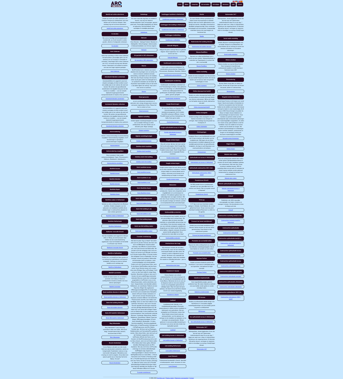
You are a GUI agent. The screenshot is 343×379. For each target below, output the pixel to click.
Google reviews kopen (172, 157)
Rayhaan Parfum (202, 272)
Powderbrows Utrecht (202, 194)
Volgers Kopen (231, 148)
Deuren (144, 91)
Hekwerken (173, 206)
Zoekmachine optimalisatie (230, 232)
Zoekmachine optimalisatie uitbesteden (231, 286)
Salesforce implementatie (202, 292)
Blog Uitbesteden (115, 337)
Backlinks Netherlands (115, 226)
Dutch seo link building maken (143, 231)
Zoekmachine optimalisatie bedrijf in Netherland (231, 244)
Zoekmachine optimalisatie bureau (230, 255)
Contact (240, 4)
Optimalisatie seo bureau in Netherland (202, 162)
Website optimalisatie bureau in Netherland (231, 189)
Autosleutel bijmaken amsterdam (115, 98)
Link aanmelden (205, 4)
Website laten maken (231, 178)
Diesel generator (144, 111)
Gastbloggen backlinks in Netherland (172, 19)
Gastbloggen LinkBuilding (173, 40)
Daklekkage (144, 32)
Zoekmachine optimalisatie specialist (230, 276)
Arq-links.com (161, 378)
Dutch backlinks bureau (144, 172)
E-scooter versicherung (143, 372)
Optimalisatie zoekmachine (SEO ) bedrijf (201, 173)
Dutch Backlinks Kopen (143, 193)
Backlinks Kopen (115, 194)
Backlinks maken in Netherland (115, 215)
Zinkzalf (230, 210)
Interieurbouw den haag (173, 265)
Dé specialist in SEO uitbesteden (144, 60)
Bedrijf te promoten (115, 286)
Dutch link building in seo (144, 213)
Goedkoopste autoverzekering (172, 75)
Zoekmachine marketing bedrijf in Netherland (230, 221)
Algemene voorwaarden (181, 378)
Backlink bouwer (115, 173)
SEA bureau (201, 311)
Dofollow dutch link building (143, 161)
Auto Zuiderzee (115, 71)
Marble (202, 36)
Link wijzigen (216, 4)
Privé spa (201, 215)
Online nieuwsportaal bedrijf (202, 107)
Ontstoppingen (202, 152)
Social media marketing (230, 54)
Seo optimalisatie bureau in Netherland (202, 321)
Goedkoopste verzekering (173, 98)
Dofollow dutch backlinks (144, 151)
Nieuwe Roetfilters (202, 66)
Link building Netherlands (173, 350)
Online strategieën (202, 126)
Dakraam (143, 49)
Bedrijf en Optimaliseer (115, 267)
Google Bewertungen (173, 122)
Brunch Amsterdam (115, 362)
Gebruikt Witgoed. (173, 57)
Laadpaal (172, 330)
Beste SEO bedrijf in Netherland (115, 318)
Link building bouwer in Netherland (173, 340)
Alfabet (186, 4)
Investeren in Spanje (173, 294)
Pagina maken (170, 378)
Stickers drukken (230, 74)
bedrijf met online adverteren (115, 28)
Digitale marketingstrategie (143, 141)
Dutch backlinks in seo (144, 182)
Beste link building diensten (115, 307)
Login (233, 4)
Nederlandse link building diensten (201, 46)
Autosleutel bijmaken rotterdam (115, 126)
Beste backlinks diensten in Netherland (115, 297)
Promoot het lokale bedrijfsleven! (201, 235)
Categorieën (195, 4)
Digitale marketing (144, 130)
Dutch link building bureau (144, 203)
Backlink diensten (115, 184)
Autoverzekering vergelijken (115, 163)
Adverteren (226, 4)
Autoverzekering (115, 145)
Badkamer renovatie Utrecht (115, 247)
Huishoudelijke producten (173, 238)
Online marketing (202, 85)
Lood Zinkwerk (173, 366)
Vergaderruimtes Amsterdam (231, 138)
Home (179, 4)
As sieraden (115, 46)
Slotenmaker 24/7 (202, 349)
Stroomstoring (231, 91)
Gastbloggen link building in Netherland (173, 29)
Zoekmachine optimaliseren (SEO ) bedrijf (231, 298)
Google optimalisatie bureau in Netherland (172, 133)
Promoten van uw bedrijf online (202, 252)
